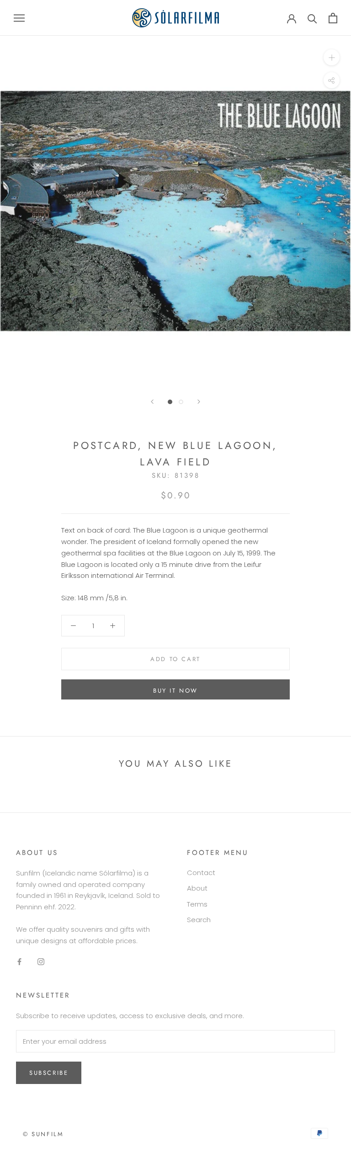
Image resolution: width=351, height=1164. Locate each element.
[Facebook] (19, 961)
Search (199, 919)
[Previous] (152, 402)
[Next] (198, 402)
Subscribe (48, 1072)
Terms (197, 904)
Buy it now (175, 690)
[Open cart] (333, 18)
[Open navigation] (19, 17)
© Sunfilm (43, 1134)
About (197, 888)
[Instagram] (40, 961)
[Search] (312, 18)
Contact (201, 872)
